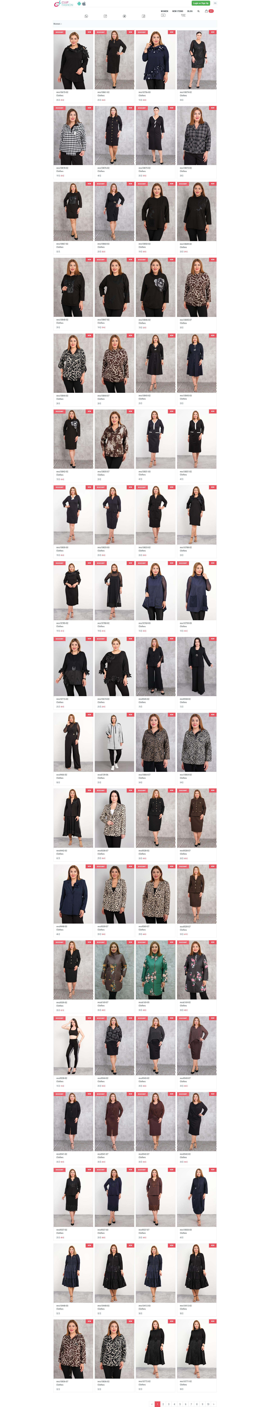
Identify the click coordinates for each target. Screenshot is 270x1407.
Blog (190, 11)
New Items (177, 11)
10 (208, 1404)
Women (164, 11)
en (215, 3)
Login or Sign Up (200, 3)
